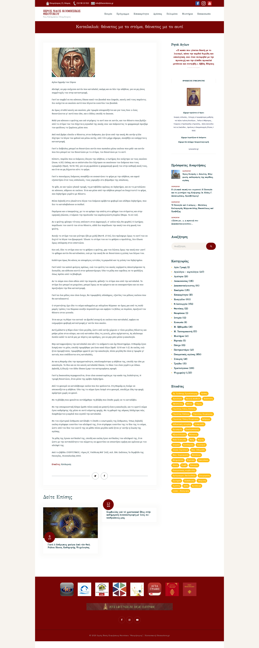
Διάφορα (206, 419)
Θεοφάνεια (179, 313)
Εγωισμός (177, 429)
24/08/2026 (186, 171)
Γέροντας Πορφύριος (202, 414)
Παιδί (183, 465)
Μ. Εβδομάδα (181, 327)
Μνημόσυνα (178, 460)
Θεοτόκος (178, 308)
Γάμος (199, 404)
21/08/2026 (175, 217)
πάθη (186, 486)
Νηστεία (178, 340)
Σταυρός (178, 359)
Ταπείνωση (189, 481)
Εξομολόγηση (179, 434)
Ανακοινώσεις (181, 281)
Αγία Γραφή (180, 267)
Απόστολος (178, 404)
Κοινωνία (178, 322)
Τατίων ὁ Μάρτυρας (204, 121)
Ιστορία (178, 317)
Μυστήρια (179, 336)
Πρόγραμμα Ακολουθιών (184, 475)
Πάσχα (177, 345)
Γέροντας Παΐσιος (181, 414)
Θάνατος (193, 434)
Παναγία (194, 465)
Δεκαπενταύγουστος (184, 285)
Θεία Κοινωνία (179, 440)
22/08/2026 (175, 202)
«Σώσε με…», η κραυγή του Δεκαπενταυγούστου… (184, 222)
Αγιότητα (178, 276)
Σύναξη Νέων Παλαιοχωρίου (193, 67)
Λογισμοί (201, 445)
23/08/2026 (175, 186)
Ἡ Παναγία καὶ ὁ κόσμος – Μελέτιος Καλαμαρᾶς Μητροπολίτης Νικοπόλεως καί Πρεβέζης (192, 208)
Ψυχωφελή (179, 372)
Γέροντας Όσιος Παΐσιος (184, 409)
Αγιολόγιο (177, 399)
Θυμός (201, 440)
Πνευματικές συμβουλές (184, 470)
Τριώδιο (178, 363)
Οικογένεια (203, 460)
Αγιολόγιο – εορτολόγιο (186, 272)
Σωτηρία (177, 481)
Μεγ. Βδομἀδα (198, 450)
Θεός (192, 440)
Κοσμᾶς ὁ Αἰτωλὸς (180, 117)
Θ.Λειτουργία (180, 304)
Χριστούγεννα (181, 368)
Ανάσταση (208, 399)
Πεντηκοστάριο (181, 350)
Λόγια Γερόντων (180, 450)
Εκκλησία (179, 290)
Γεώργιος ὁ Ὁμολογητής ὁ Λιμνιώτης (187, 124)
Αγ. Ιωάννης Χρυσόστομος (185, 393)
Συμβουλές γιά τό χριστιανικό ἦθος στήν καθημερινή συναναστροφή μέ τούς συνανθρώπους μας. (128, 515)
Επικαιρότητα (181, 295)
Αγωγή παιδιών (193, 399)
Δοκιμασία (199, 424)
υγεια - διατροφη (181, 491)
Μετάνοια (196, 455)
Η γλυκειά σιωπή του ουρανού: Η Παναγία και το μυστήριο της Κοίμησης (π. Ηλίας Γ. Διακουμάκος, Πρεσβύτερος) (191, 192)
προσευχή (196, 486)
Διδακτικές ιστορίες (182, 424)
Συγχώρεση (204, 475)
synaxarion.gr (194, 149)
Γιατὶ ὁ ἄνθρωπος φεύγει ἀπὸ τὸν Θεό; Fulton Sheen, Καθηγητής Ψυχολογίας (69, 546)
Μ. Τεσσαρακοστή (183, 331)
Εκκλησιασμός (192, 429)
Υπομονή (202, 481)
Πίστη (175, 465)
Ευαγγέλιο (179, 299)
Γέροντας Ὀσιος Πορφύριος (186, 419)
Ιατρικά (176, 445)
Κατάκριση (66, 464)
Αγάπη (204, 393)
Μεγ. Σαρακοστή (180, 455)
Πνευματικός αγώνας (184, 354)
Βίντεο (189, 404)
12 (108, 504)
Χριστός (176, 486)
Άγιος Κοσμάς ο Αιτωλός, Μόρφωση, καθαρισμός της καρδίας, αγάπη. (197, 177)
